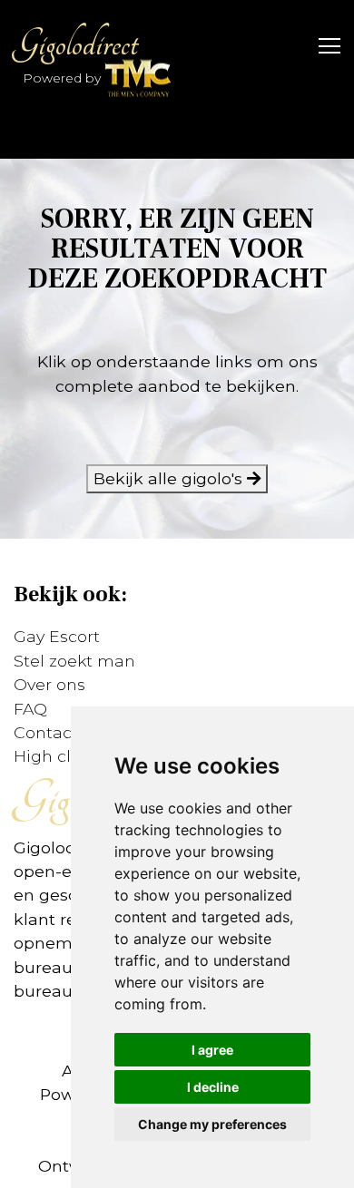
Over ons (49, 684)
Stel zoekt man (74, 660)
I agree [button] (212, 1049)
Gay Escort (57, 636)
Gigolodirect (75, 44)
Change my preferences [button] (212, 1124)
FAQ (30, 708)
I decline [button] (213, 1087)
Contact (46, 732)
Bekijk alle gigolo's (170, 478)
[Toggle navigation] (324, 44)
